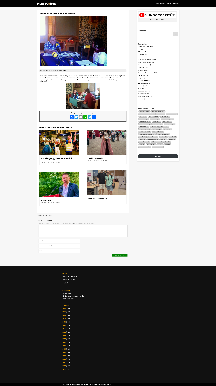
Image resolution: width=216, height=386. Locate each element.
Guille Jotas (144, 126)
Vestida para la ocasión (95, 158)
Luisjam (163, 136)
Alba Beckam (157, 141)
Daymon (143, 116)
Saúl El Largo (169, 124)
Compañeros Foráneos (144, 62)
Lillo (142, 144)
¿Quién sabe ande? (143, 46)
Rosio (142, 139)
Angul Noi (164, 126)
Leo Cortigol (144, 111)
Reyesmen (155, 119)
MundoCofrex (172, 114)
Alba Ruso (151, 144)
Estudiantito (153, 116)
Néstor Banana (145, 141)
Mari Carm (167, 121)
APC (139, 49)
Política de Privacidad (69, 276)
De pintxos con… (143, 65)
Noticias (63, 70)
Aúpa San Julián (46, 200)
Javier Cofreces (47, 70)
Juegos (140, 78)
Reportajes (141, 88)
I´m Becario (141, 75)
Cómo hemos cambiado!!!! (146, 59)
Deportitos (141, 67)
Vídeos (169, 3)
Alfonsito (156, 121)
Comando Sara (153, 139)
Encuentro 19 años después (97, 199)
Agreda (143, 136)
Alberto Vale (144, 119)
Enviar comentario (119, 255)
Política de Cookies (68, 280)
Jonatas (173, 136)
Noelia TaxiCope (167, 119)
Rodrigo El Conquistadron (148, 134)
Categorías (160, 3)
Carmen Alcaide (145, 121)
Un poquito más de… (144, 96)
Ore (160, 144)
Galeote (154, 126)
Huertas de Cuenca (158, 111)
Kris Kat (172, 139)
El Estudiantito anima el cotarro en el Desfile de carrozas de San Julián (56, 159)
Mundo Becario (142, 83)
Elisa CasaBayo (158, 131)
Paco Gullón (157, 129)
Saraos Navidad (142, 91)
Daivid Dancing (145, 124)
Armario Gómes (145, 129)
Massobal (160, 114)
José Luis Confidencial (147, 114)
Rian (163, 139)
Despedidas (141, 70)
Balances (140, 51)
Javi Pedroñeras (163, 134)
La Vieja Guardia (143, 80)
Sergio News (152, 136)
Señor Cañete (158, 146)
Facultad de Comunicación (146, 72)
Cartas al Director (143, 57)
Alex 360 (167, 129)
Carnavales (141, 54)
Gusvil (167, 144)
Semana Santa (142, 93)
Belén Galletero (145, 146)
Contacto (176, 3)
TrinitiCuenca (157, 124)
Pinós (167, 141)
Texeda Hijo (165, 116)
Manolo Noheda (145, 131)
